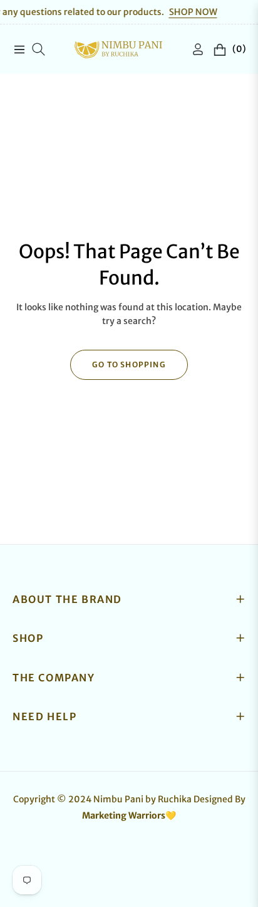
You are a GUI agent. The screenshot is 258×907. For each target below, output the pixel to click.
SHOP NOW (184, 12)
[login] (193, 49)
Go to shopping (129, 364)
